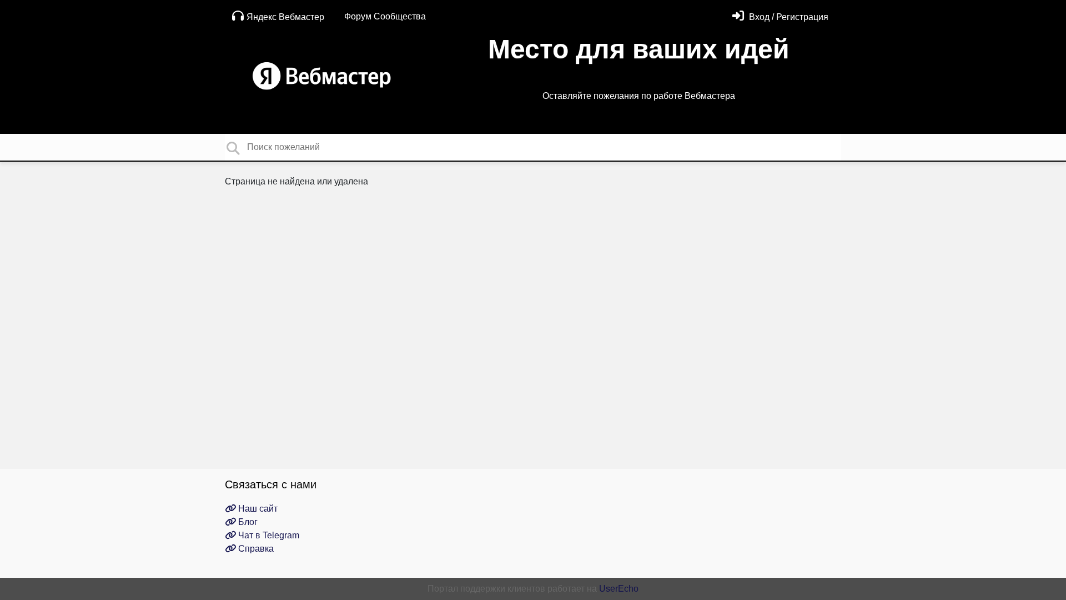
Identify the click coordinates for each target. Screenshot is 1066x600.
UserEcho (618, 588)
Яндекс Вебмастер (285, 17)
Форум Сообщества (385, 16)
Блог (247, 522)
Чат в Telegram (267, 535)
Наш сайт (257, 508)
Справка (255, 548)
